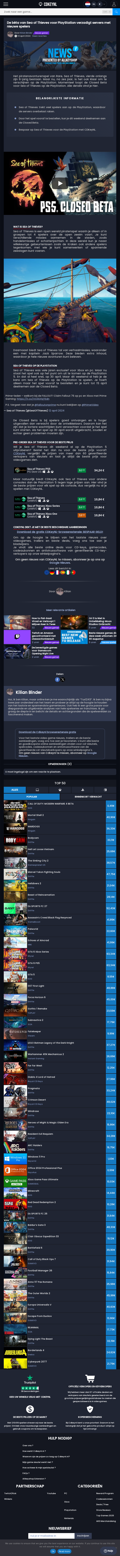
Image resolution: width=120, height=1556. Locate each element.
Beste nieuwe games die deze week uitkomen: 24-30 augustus (103, 635)
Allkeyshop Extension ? (34, 1478)
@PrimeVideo (90, 405)
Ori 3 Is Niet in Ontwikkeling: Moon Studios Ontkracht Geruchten (100, 621)
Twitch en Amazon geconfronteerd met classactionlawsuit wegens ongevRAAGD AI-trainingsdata (44, 635)
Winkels (8, 1499)
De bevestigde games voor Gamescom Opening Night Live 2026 (44, 650)
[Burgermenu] (5, 4)
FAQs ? (26, 1473)
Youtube (51, 1493)
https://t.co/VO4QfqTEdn (33, 399)
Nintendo (69, 1518)
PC (65, 1493)
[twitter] (62, 679)
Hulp (110, 1550)
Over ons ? (27, 1445)
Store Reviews (103, 1510)
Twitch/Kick (10, 1493)
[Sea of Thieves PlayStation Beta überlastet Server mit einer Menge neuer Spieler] (52, 571)
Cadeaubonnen (104, 1499)
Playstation (70, 1510)
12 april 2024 (56, 410)
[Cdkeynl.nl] (48, 4)
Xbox (66, 1501)
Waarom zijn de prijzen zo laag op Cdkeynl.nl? (46, 1456)
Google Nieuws (59, 563)
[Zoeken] (116, 11)
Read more (64, 1551)
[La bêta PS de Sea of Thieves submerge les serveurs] (57, 571)
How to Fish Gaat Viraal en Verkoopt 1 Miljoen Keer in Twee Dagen (43, 621)
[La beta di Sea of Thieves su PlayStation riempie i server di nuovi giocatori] (68, 571)
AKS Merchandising (106, 1521)
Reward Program (105, 1493)
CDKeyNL (19, 453)
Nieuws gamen (41, 33)
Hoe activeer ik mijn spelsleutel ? (39, 1467)
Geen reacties (39, 35)
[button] (114, 4)
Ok (53, 1551)
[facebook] (57, 679)
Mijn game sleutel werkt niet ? (37, 1462)
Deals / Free (102, 1504)
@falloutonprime (45, 405)
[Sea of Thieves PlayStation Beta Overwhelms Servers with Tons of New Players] (47, 571)
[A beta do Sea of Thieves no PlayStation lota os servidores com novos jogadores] (73, 571)
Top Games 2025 (105, 1515)
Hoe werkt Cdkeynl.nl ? (34, 1451)
